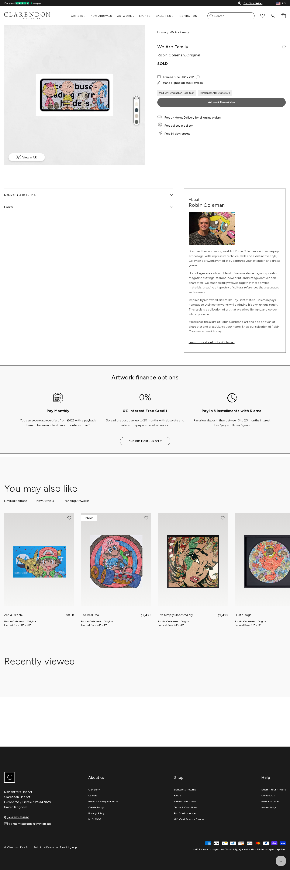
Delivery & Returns (185, 789)
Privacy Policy (96, 813)
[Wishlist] (262, 15)
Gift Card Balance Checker (189, 819)
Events (145, 15)
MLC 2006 (94, 819)
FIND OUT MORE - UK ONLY (145, 441)
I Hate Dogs (243, 615)
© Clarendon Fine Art (16, 847)
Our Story (94, 789)
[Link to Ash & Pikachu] (39, 561)
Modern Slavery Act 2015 (103, 801)
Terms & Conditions (185, 807)
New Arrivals (101, 15)
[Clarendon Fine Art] (36, 777)
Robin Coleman (171, 55)
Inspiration (188, 15)
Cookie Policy (96, 807)
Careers (92, 795)
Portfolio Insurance (185, 813)
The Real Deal (90, 615)
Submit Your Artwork (273, 789)
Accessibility (268, 807)
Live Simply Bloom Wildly (175, 615)
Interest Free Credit (185, 801)
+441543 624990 (18, 817)
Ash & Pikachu (14, 615)
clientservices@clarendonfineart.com (30, 823)
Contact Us (267, 795)
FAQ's (177, 795)
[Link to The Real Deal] (116, 561)
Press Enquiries (270, 801)
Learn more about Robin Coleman (212, 342)
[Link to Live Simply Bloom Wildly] (193, 561)
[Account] (272, 15)
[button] (136, 98)
